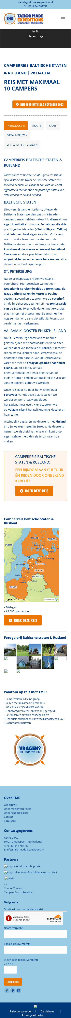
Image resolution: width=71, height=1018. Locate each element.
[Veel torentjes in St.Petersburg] (60, 662)
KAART (53, 126)
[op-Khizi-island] (35, 650)
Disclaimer (47, 1011)
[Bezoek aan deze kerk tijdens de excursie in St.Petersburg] (35, 662)
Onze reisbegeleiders (16, 812)
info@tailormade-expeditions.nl (37, 2)
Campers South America (18, 892)
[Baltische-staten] (60, 650)
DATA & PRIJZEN (17, 135)
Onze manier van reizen (18, 809)
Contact (8, 816)
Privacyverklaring (33, 1015)
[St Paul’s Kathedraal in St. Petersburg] (10, 675)
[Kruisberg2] (10, 662)
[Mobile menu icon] (63, 19)
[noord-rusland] (10, 650)
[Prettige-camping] (23, 650)
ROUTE (36, 126)
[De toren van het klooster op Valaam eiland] (48, 662)
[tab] (16, 125)
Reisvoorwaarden (21, 1011)
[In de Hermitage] (23, 675)
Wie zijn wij (10, 805)
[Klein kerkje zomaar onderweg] (23, 662)
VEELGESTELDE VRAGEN (22, 145)
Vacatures (10, 820)
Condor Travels (13, 888)
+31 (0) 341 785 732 (37, 6)
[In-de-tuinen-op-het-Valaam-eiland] (48, 650)
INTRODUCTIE (16, 126)
